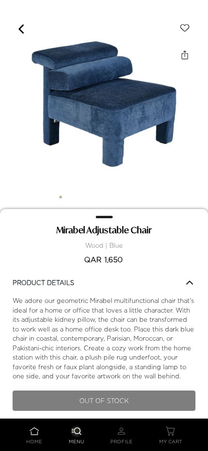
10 (147, 197)
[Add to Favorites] (185, 28)
